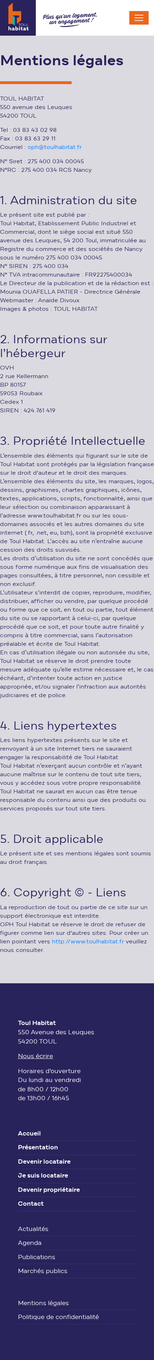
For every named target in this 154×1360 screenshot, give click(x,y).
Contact (31, 1204)
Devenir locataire (44, 1162)
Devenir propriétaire (49, 1190)
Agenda (30, 1243)
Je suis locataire (43, 1176)
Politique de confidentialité (58, 1317)
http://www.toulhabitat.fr (88, 942)
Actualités (33, 1229)
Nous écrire (35, 1056)
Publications (36, 1257)
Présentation (38, 1148)
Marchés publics (42, 1271)
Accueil (29, 1134)
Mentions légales (43, 1303)
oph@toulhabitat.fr (55, 147)
